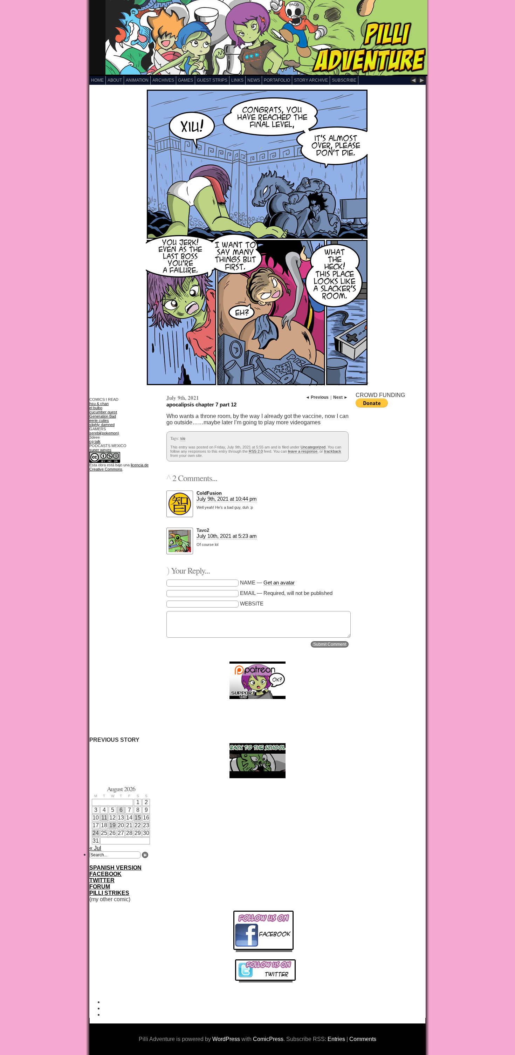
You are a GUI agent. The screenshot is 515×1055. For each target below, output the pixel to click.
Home (97, 80)
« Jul (95, 848)
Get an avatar (279, 582)
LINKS (237, 80)
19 (112, 825)
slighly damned (102, 425)
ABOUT (115, 80)
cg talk (95, 441)
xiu (182, 438)
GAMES (185, 80)
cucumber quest (103, 412)
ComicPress (268, 1039)
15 (138, 818)
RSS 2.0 (256, 451)
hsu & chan (99, 404)
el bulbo (95, 408)
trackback (332, 451)
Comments (362, 1039)
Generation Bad (102, 416)
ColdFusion (209, 493)
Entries (336, 1039)
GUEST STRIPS (212, 80)
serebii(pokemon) (104, 433)
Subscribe (344, 80)
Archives (163, 80)
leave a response (302, 451)
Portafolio (277, 80)
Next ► (340, 397)
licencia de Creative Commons (119, 467)
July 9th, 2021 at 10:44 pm (227, 499)
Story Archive (311, 80)
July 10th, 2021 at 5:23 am (227, 536)
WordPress (226, 1039)
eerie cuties (99, 420)
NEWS (253, 80)
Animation (137, 80)
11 (104, 818)
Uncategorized (313, 447)
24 (95, 833)
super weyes (100, 450)
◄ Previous (317, 397)
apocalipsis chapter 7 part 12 (201, 404)
